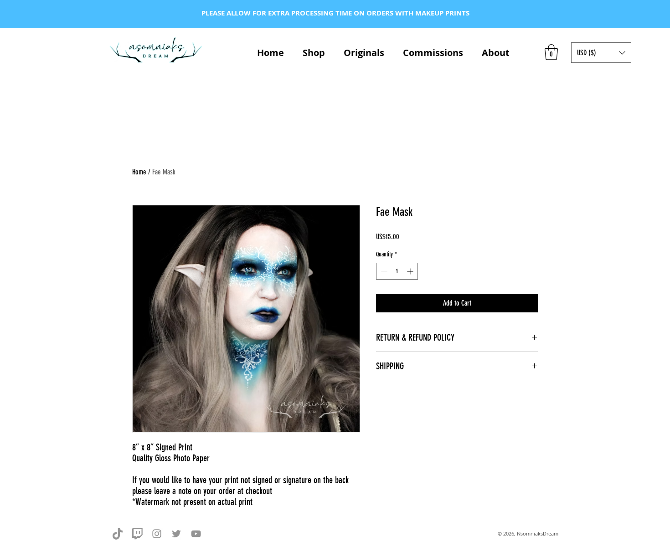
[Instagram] (157, 534)
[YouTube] (196, 534)
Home (139, 172)
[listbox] (601, 52)
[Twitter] (176, 534)
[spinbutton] (397, 271)
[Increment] (411, 271)
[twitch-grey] (137, 534)
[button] (551, 52)
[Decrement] (383, 271)
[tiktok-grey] (118, 534)
